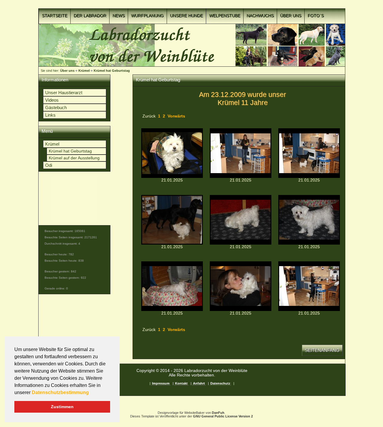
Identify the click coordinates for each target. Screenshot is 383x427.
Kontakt (181, 383)
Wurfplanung (147, 15)
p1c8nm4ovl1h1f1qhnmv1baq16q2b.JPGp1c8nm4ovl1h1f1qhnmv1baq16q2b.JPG (240, 286)
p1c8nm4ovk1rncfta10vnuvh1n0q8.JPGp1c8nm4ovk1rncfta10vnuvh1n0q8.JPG (240, 220)
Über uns (290, 15)
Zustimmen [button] (62, 406)
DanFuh (218, 412)
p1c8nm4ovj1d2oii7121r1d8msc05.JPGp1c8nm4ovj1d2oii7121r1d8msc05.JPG (240, 153)
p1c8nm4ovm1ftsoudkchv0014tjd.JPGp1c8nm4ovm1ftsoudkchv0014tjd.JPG (309, 286)
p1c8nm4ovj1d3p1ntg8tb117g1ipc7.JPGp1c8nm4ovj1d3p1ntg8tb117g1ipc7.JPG (309, 153)
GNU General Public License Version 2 (223, 416)
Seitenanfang (322, 350)
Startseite (54, 15)
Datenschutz (220, 383)
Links (50, 115)
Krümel (84, 70)
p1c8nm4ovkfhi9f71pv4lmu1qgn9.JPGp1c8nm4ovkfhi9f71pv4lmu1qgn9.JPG (172, 286)
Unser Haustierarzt (63, 92)
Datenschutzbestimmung (60, 392)
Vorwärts (176, 116)
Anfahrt (199, 383)
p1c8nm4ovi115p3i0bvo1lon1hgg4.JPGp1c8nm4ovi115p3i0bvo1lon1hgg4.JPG (172, 153)
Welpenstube (224, 15)
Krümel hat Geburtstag (112, 70)
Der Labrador (90, 15)
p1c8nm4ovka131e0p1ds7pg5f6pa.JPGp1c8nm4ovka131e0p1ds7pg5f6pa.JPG (309, 220)
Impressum (161, 383)
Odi (48, 165)
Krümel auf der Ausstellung (74, 158)
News (119, 15)
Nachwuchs (260, 15)
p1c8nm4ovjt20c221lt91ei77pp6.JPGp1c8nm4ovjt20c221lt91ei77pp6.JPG (172, 220)
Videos (52, 100)
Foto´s (316, 15)
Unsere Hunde (186, 15)
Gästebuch (56, 107)
